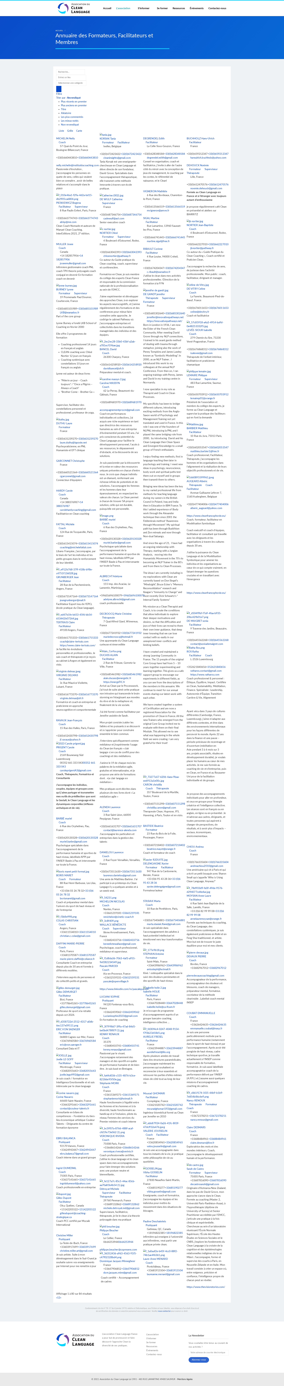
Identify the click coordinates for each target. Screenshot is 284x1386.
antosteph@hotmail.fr (159, 969)
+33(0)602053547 (218, 447)
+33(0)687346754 (131, 214)
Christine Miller (64, 1235)
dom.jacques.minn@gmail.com (120, 1272)
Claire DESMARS (196, 1127)
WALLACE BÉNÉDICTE (113, 925)
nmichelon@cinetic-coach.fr (118, 917)
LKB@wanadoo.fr (69, 312)
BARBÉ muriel (107, 519)
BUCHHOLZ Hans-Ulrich (200, 138)
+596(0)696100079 (133, 595)
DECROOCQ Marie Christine (116, 614)
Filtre (59, 94)
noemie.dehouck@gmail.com (206, 188)
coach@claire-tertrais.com (74, 641)
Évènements (197, 8)
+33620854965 (174, 1142)
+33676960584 (87, 1041)
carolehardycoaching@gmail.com (78, 510)
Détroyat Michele (109, 1189)
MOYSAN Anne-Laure (199, 896)
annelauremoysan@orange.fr (206, 919)
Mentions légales (185, 1379)
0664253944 (125, 1242)
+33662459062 (130, 1012)
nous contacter (164, 1311)
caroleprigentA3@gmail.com (75, 770)
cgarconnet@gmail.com (72, 476)
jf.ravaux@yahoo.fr (70, 739)
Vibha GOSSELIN (152, 1172)
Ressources (179, 8)
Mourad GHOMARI (154, 1093)
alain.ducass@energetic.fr (117, 678)
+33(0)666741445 (174, 237)
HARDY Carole (64, 491)
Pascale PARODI (109, 966)
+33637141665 (87, 1179)
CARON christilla (152, 784)
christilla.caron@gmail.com (161, 807)
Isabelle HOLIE (151, 991)
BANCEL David (108, 349)
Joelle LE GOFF (65, 1059)
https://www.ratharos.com (204, 674)
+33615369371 (130, 1095)
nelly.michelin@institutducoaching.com (77, 165)
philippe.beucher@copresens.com (118, 1249)
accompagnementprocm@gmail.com (120, 410)
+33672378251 (217, 1116)
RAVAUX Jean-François (69, 720)
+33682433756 (130, 940)
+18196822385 (174, 1233)
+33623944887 (174, 1048)
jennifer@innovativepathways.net (165, 317)
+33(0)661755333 (87, 638)
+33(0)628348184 (174, 154)
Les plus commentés (72, 117)
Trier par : (68, 98)
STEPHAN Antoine (153, 954)
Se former (162, 8)
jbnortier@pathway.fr (202, 248)
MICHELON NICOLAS (112, 901)
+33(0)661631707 (131, 826)
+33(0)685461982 (131, 674)
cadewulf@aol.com (113, 218)
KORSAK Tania (108, 138)
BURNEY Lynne (64, 289)
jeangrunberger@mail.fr (73, 600)
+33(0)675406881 (174, 920)
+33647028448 (174, 1003)
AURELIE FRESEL (153, 1037)
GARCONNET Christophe (70, 461)
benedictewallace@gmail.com (119, 944)
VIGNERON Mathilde (155, 191)
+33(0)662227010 (218, 244)
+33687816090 (217, 1180)
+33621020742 (174, 1105)
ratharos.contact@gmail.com (206, 671)
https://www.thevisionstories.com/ (206, 1287)
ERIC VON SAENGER (68, 1029)
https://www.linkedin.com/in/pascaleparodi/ (124, 989)
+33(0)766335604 (218, 862)
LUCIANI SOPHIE (110, 997)
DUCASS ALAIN (109, 655)
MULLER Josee (64, 244)
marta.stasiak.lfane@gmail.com (163, 924)
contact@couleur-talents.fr (74, 1108)
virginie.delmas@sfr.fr (72, 698)
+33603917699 (87, 1247)
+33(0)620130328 (131, 539)
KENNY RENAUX (109, 1034)
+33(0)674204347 (174, 268)
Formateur (108, 142)
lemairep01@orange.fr (202, 398)
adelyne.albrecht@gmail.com (119, 599)
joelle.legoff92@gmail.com (74, 1074)
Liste (61, 131)
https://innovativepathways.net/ (164, 321)
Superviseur (210, 169)
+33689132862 (130, 1204)
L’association (123, 8)
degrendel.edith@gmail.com (162, 157)
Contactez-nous (217, 8)
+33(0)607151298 (174, 804)
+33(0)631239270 (87, 439)
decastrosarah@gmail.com (204, 1184)
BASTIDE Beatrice (153, 826)
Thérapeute (151, 298)
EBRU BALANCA (65, 1138)
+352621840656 (215, 667)
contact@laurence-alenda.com (120, 830)
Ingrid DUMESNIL (66, 1168)
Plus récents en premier (74, 101)
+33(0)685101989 (87, 308)
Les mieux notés (70, 121)
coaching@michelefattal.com (75, 547)
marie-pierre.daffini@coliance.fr (77, 959)
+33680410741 (130, 1046)
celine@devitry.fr (199, 312)
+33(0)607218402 (174, 845)
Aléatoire (66, 113)
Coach (62, 142)
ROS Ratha (193, 651)
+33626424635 (217, 1024)
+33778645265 (87, 1003)
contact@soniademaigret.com (206, 644)
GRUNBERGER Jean (67, 577)
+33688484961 (217, 1139)
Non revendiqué (70, 124)
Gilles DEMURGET (66, 992)
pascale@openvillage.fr (116, 981)
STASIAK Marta (151, 901)
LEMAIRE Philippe (197, 375)
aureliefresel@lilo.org (158, 1052)
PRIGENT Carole (65, 747)
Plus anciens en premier (74, 105)
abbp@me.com (68, 222)
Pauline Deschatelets (154, 1221)
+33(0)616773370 (87, 694)
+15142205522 (87, 1209)
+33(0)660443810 (87, 157)
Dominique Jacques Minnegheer (117, 1261)
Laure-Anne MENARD (155, 1259)
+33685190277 (174, 1188)
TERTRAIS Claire (65, 622)
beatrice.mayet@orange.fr (161, 849)
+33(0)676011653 (218, 308)
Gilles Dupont (63, 1198)
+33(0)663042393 (131, 252)
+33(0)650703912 (218, 394)
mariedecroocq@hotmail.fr (118, 637)
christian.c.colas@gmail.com (75, 936)
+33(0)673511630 (131, 871)
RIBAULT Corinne (153, 249)
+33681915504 (174, 1270)
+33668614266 (130, 1147)
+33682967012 (217, 968)
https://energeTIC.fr (114, 682)
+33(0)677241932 (131, 633)
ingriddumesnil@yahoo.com (75, 1183)
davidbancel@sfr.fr (113, 368)
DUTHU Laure (64, 423)
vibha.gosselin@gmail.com (161, 1191)
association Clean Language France (120, 1334)
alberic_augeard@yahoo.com (206, 508)
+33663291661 (87, 1104)
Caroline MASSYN (110, 383)
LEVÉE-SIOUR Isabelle (199, 330)
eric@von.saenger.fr (71, 1045)
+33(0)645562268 (218, 640)
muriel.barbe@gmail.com (117, 542)
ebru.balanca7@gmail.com (74, 1153)
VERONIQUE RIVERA (112, 1136)
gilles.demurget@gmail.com (75, 1007)
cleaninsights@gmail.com (117, 158)
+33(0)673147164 (87, 596)
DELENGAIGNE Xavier (156, 863)
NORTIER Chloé (109, 233)
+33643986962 (174, 965)
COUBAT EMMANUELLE (201, 1013)
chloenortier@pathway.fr (117, 256)
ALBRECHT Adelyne (111, 576)
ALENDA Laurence (110, 807)
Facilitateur (123, 142)
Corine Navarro (64, 1097)
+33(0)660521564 (87, 472)
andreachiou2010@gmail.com (206, 866)
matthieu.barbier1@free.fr (204, 451)
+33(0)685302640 (174, 313)
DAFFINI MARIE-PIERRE (70, 943)
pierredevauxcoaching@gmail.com (205, 975)
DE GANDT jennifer (154, 294)
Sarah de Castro (195, 1169)
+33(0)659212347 (218, 154)
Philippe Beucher (109, 1230)
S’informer (143, 8)
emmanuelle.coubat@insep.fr (206, 1028)
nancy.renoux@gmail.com (204, 1120)
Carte (79, 131)
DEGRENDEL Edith (154, 138)
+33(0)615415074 (87, 543)
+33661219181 (130, 913)
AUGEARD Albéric (197, 481)
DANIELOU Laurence (112, 852)
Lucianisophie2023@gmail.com (120, 1016)
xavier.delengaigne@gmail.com (164, 886)
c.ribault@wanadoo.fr (158, 272)
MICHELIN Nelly (65, 138)
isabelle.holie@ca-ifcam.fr (161, 1007)
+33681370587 (87, 955)
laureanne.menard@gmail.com (163, 1274)
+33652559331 (130, 977)
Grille (70, 131)
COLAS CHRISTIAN (67, 920)
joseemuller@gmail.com (73, 263)
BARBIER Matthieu (197, 428)
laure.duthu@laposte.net (73, 442)
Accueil (107, 8)
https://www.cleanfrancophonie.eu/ (206, 516)
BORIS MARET (64, 875)
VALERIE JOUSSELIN (155, 1131)
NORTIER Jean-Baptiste (200, 225)
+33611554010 (87, 932)
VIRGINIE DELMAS (67, 675)
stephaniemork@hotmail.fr (118, 1098)
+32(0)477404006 (218, 504)
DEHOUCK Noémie (198, 165)
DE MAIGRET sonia (197, 621)
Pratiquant (108, 1000)
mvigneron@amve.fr (158, 210)
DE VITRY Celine (196, 289)
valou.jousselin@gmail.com (161, 1146)
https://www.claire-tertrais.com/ (78, 645)
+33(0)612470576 (218, 184)
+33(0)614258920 (131, 364)
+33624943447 (87, 1150)
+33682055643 (87, 1071)
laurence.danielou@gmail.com (119, 875)
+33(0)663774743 (87, 218)
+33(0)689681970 (131, 402)
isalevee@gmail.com (201, 353)
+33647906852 (130, 1269)
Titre (63, 109)
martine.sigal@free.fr (158, 241)
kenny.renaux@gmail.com (117, 1049)
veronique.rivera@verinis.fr (118, 1151)
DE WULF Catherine (111, 199)
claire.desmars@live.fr (202, 1143)
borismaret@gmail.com (72, 898)
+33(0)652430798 (87, 736)
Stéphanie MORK (109, 1083)
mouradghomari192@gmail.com (164, 1109)
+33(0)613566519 (174, 206)
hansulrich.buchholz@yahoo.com (208, 157)
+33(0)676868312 (218, 349)
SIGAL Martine (151, 218)
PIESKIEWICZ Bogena (68, 203)
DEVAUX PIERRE (196, 956)
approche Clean (120, 1342)
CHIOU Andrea (195, 847)
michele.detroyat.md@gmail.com (121, 1208)
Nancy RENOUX (196, 1100)
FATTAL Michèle (65, 524)
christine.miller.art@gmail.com (76, 1251)
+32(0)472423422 (131, 154)
